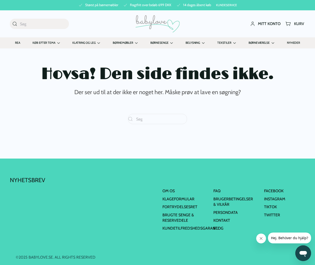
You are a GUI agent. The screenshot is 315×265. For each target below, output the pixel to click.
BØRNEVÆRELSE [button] (259, 42)
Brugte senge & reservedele (178, 218)
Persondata (225, 212)
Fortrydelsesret (179, 207)
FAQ (216, 191)
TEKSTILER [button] (224, 42)
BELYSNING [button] (193, 42)
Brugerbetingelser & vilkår (233, 202)
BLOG (218, 228)
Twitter (272, 215)
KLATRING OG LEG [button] (83, 42)
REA (17, 42)
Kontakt (221, 220)
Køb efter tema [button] (43, 42)
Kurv (299, 23)
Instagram (274, 199)
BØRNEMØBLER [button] (123, 42)
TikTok (270, 207)
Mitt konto (269, 23)
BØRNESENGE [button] (159, 42)
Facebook (274, 191)
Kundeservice (226, 5)
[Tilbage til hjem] (158, 23)
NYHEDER (293, 42)
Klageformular (178, 199)
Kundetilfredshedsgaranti (190, 228)
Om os (168, 191)
